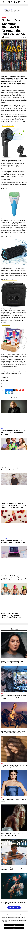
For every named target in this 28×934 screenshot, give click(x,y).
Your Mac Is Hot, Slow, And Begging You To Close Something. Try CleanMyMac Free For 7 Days (14, 578)
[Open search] (25, 2)
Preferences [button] (4, 921)
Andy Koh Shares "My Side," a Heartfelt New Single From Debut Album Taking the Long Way (14, 505)
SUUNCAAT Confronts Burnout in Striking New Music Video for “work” (13, 834)
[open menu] (3, 2)
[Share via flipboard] (23, 390)
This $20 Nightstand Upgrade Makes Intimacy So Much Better (13, 541)
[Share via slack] (9, 392)
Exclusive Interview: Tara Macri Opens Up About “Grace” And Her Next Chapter (13, 661)
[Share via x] (14, 390)
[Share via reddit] (17, 390)
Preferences (14, 931)
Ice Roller (4, 188)
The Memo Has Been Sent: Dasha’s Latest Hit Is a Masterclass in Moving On (13, 731)
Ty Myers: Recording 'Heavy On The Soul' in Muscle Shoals (13, 902)
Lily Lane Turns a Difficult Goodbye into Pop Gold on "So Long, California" (14, 766)
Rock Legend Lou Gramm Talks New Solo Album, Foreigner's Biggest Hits (13, 433)
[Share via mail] (12, 392)
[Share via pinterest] (20, 390)
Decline (14, 928)
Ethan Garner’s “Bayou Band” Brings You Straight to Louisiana (13, 868)
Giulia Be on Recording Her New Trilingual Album (13, 800)
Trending (10, 9)
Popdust (5, 9)
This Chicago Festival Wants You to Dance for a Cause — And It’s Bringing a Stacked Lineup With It (13, 697)
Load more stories (14, 907)
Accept (14, 925)
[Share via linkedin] (6, 392)
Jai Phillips (7, 37)
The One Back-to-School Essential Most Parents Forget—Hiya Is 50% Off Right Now (13, 615)
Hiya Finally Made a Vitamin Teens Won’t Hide (12, 469)
